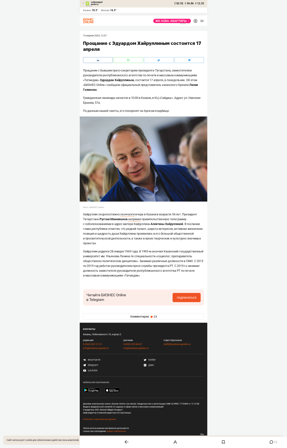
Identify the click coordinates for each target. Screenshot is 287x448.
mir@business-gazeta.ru (136, 348)
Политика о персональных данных (99, 419)
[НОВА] (171, 21)
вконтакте (93, 359)
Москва (105, 10)
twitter (152, 359)
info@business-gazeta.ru (96, 348)
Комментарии (143, 316)
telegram (92, 365)
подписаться (186, 297)
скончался (127, 214)
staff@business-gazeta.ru (177, 344)
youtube (92, 370)
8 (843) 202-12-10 (92, 344)
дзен (151, 365)
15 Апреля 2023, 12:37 (95, 35)
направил (134, 219)
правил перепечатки (116, 431)
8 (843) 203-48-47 (132, 344)
